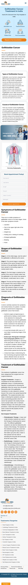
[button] (25, 3)
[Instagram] (9, 512)
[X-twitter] (5, 512)
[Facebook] (2, 512)
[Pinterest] (12, 512)
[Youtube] (16, 512)
